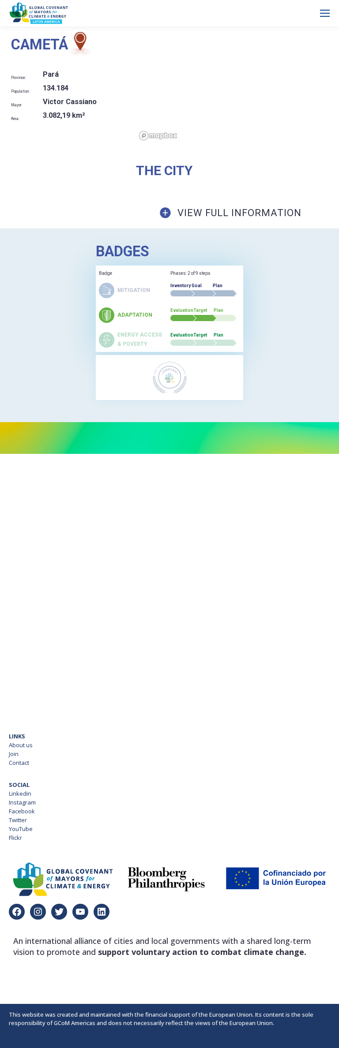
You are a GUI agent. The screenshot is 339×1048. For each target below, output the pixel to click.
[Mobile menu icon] (325, 13)
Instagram (22, 802)
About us (21, 745)
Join (14, 754)
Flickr (15, 838)
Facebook (22, 811)
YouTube (21, 829)
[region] (237, 87)
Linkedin (20, 793)
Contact (19, 763)
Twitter (18, 820)
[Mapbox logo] (158, 136)
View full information (239, 212)
